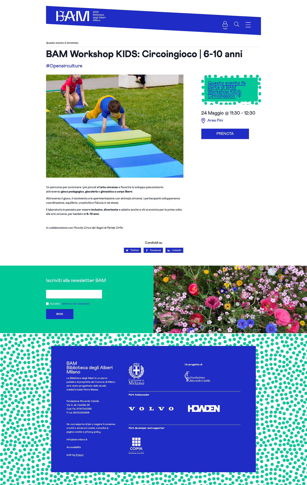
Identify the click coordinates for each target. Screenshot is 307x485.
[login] (225, 24)
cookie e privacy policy (88, 432)
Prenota (225, 134)
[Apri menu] (248, 25)
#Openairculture (64, 66)
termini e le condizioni (75, 303)
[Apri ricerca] (236, 24)
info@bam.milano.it (77, 439)
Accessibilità (74, 447)
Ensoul (79, 455)
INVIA (59, 314)
